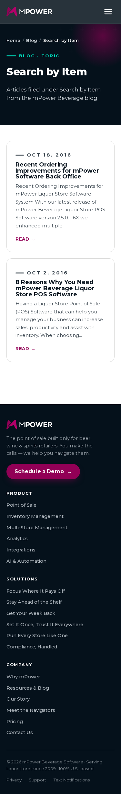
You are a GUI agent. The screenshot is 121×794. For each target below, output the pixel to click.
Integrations (20, 550)
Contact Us (19, 732)
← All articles (60, 381)
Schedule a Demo (43, 471)
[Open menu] (108, 11)
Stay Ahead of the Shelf (34, 602)
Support (37, 779)
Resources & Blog (27, 688)
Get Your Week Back (30, 613)
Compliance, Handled (31, 647)
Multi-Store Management (36, 528)
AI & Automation (26, 561)
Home (13, 40)
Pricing (14, 721)
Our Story (18, 699)
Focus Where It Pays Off (35, 591)
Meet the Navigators (30, 710)
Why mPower (23, 677)
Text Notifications (72, 779)
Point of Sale (21, 505)
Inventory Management (35, 516)
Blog (31, 40)
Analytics (17, 538)
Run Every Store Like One (37, 635)
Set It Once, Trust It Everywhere (44, 624)
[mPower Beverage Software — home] (29, 11)
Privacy (14, 779)
